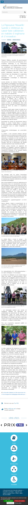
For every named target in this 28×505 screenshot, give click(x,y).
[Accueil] (13, 6)
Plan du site (14, 474)
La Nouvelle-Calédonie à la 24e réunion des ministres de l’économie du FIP (15, 392)
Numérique (9, 39)
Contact (14, 443)
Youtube (23, 17)
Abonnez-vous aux (11, 403)
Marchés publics (14, 464)
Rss (25, 17)
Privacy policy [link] (18, 503)
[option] (14, 425)
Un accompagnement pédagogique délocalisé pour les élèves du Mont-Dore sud (14, 394)
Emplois (14, 453)
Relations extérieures (16, 39)
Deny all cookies (20, 501)
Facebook (20, 17)
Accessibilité (14, 484)
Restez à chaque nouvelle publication (12, 409)
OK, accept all (8, 501)
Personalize (10, 503)
